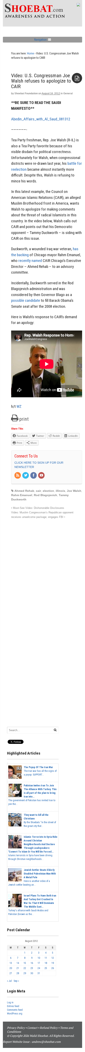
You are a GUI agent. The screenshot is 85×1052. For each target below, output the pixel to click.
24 (39, 968)
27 (10, 973)
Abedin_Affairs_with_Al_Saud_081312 (40, 119)
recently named (30, 260)
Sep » (16, 980)
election (48, 490)
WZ (19, 406)
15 (25, 963)
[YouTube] (41, 475)
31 (39, 973)
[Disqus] (46, 571)
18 (46, 963)
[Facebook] (33, 475)
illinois (60, 490)
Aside (77, 78)
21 (18, 968)
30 (32, 973)
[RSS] (17, 475)
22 (25, 968)
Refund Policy (49, 1028)
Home (30, 53)
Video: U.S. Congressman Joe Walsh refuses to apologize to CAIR (41, 81)
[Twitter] (25, 475)
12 (52, 957)
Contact (32, 1028)
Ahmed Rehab (24, 490)
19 (52, 963)
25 (46, 968)
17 (39, 963)
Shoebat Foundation (26, 93)
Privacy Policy (16, 1028)
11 (46, 957)
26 (52, 968)
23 (32, 968)
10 (39, 957)
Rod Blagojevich (45, 495)
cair (38, 490)
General (68, 93)
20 (10, 968)
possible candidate (25, 300)
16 (32, 963)
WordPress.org (14, 1013)
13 (10, 963)
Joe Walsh (74, 490)
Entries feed (13, 1006)
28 (18, 973)
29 (25, 973)
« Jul (9, 980)
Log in (10, 1002)
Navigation (40, 39)
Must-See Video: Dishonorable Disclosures (38, 508)
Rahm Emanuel (21, 495)
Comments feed (15, 1009)
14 (18, 963)
